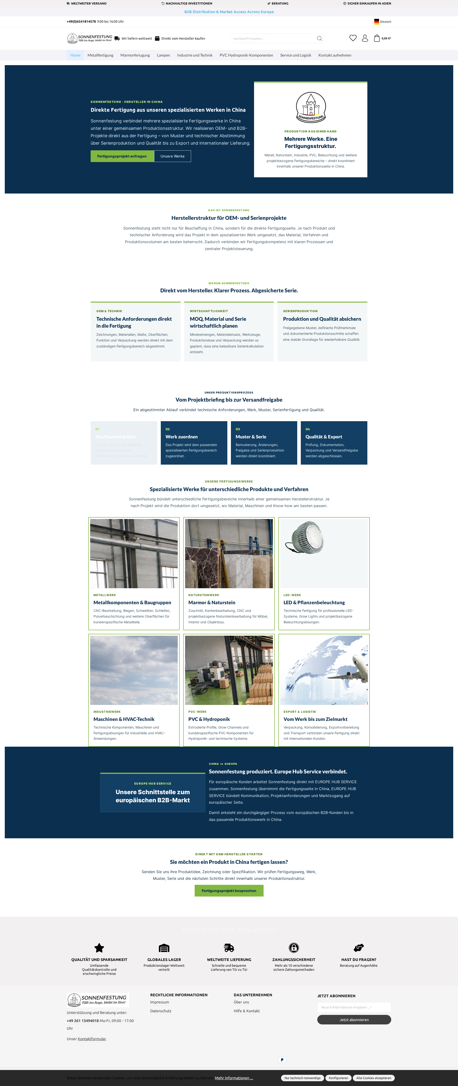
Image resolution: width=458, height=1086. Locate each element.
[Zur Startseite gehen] (85, 38)
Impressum (159, 1002)
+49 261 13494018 (83, 1020)
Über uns (241, 1002)
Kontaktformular (92, 1039)
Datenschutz (161, 1011)
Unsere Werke (173, 156)
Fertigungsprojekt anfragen (122, 156)
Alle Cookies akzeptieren (373, 1078)
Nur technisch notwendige (303, 1078)
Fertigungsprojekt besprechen (229, 890)
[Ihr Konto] (365, 38)
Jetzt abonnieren (354, 1020)
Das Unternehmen (253, 995)
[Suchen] (319, 38)
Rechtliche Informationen (179, 995)
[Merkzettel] (353, 38)
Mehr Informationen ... (234, 1078)
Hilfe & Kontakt (247, 1011)
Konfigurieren (338, 1078)
